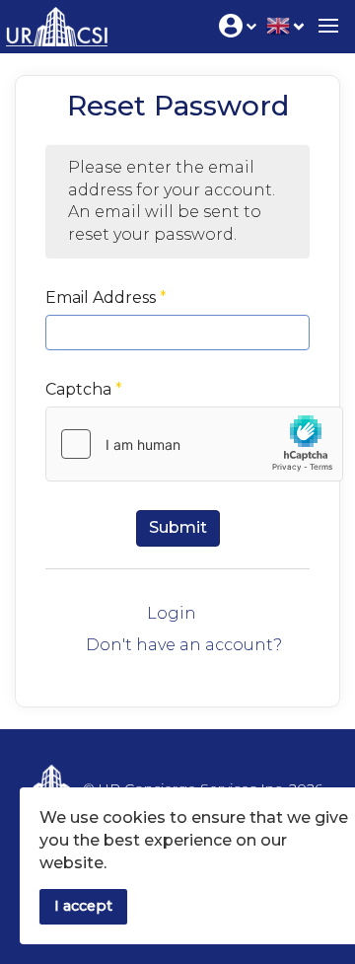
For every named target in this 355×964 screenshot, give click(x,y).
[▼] (285, 24)
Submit (178, 527)
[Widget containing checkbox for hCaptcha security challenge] (194, 444)
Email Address (106, 297)
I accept (83, 906)
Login (171, 613)
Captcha (83, 389)
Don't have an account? (184, 644)
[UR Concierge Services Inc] (53, 22)
